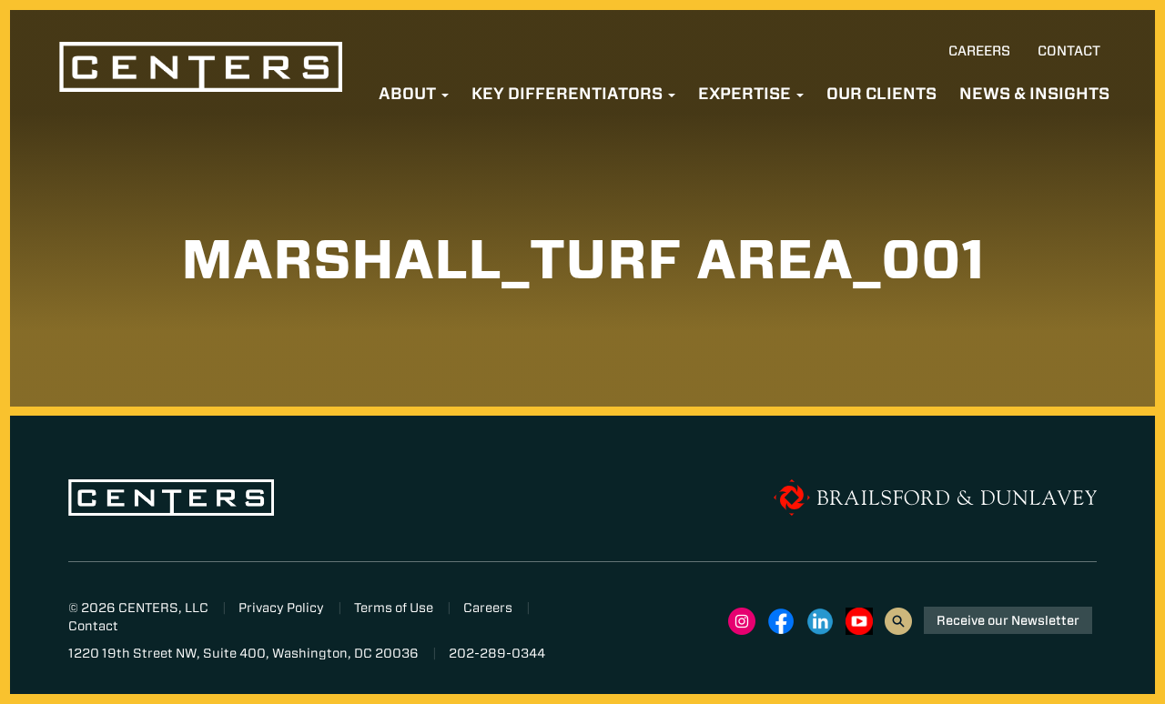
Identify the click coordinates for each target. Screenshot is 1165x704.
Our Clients (881, 93)
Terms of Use (393, 607)
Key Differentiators (568, 93)
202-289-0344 (497, 653)
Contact (1069, 51)
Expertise (746, 93)
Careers (979, 51)
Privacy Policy (281, 607)
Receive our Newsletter (1008, 620)
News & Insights (1034, 93)
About (409, 93)
